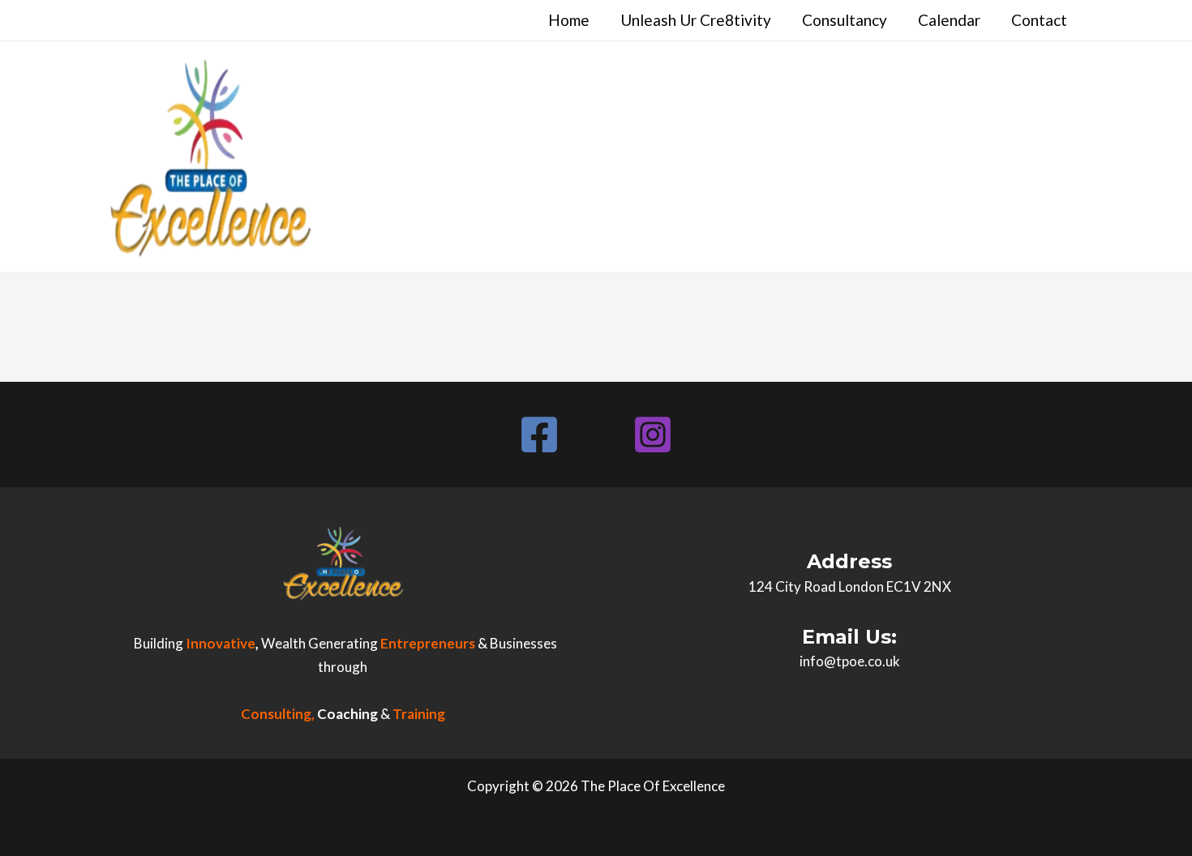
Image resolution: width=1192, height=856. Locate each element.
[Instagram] (652, 434)
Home (569, 20)
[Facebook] (539, 434)
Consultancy (844, 20)
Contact (1039, 20)
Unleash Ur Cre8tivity (695, 20)
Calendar (949, 20)
